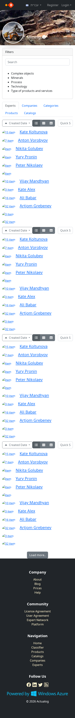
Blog (37, 584)
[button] (44, 37)
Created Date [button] (17, 123)
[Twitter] (40, 684)
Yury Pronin (26, 156)
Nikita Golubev (29, 148)
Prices (37, 588)
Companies (29, 106)
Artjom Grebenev (35, 205)
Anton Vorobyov (33, 140)
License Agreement (37, 611)
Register (53, 5)
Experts (10, 106)
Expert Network (37, 620)
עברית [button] (34, 5)
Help (37, 592)
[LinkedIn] (34, 684)
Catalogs (30, 113)
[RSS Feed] (46, 684)
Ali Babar (28, 197)
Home (37, 643)
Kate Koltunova (34, 131)
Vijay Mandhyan (34, 181)
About (37, 579)
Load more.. (37, 555)
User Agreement (37, 616)
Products (11, 113)
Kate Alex (26, 189)
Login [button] (65, 5)
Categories (51, 106)
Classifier (37, 647)
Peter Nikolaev (29, 165)
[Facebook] (29, 684)
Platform (37, 624)
